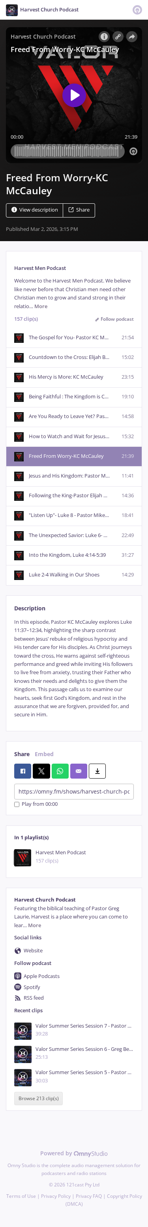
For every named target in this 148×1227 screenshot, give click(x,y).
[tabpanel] (74, 668)
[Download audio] (97, 771)
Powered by (57, 1153)
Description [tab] (29, 608)
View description (38, 209)
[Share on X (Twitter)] (41, 771)
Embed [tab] (44, 754)
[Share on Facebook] (22, 771)
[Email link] (78, 771)
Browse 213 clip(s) (39, 1098)
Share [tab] (22, 754)
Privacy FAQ (89, 1196)
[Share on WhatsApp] (60, 771)
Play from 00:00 (40, 804)
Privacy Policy (56, 1196)
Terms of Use (21, 1196)
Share (83, 209)
